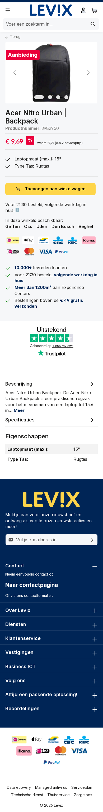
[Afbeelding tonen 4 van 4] (66, 97)
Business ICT (20, 666)
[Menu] (8, 10)
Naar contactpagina (31, 585)
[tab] (50, 397)
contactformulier (38, 595)
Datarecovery (19, 787)
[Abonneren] (92, 539)
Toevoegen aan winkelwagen (55, 188)
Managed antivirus (51, 787)
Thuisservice (58, 794)
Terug (15, 36)
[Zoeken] (93, 24)
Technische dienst (27, 794)
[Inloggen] (83, 10)
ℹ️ (17, 210)
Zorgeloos (83, 794)
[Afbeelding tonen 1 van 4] (39, 97)
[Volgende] (87, 72)
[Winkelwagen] (94, 10)
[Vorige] (15, 72)
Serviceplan (81, 787)
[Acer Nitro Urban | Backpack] (51, 72)
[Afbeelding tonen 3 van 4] (58, 97)
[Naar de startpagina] (51, 10)
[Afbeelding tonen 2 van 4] (50, 97)
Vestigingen (19, 652)
